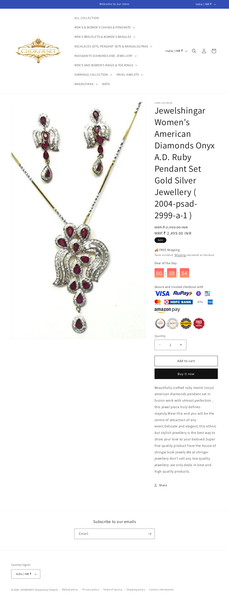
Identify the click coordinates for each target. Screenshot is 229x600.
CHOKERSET (27, 589)
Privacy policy (91, 589)
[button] (104, 27)
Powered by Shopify (46, 589)
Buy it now (186, 374)
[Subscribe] (150, 534)
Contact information (161, 589)
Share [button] (163, 485)
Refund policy (70, 589)
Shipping (180, 255)
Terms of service (112, 589)
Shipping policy (136, 589)
